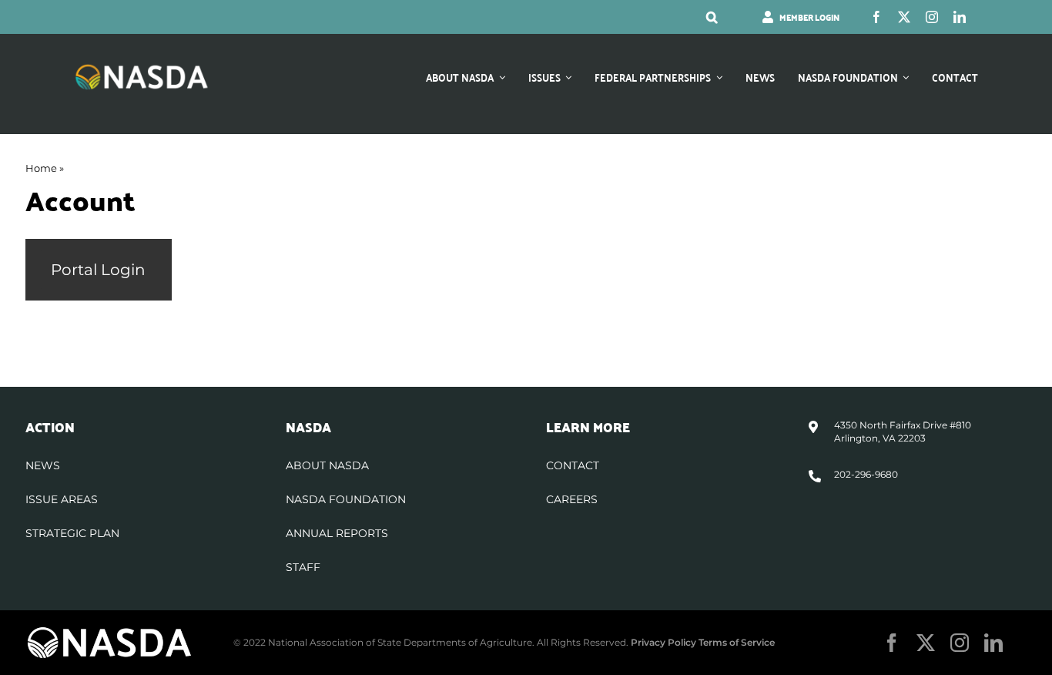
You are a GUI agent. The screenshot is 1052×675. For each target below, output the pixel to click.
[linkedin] (959, 17)
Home (41, 168)
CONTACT (572, 465)
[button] (712, 17)
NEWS (42, 465)
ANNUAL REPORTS (337, 533)
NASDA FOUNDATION (346, 499)
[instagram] (932, 17)
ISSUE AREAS (61, 499)
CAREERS (572, 499)
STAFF (303, 567)
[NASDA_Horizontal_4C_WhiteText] (141, 69)
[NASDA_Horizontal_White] (109, 631)
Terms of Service (737, 642)
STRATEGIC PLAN (72, 533)
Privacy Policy (663, 642)
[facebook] (876, 17)
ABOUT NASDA (327, 465)
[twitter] (904, 17)
